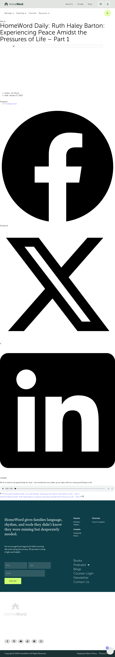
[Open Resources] (49, 13)
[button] (57, 168)
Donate (80, 4)
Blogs (77, 569)
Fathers (76, 525)
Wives (75, 536)
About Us (69, 4)
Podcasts (79, 565)
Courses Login (83, 573)
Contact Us (81, 582)
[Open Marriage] (13, 13)
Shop (90, 4)
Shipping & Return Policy (87, 653)
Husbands (77, 533)
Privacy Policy (105, 653)
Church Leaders (98, 522)
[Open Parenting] (25, 13)
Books (77, 560)
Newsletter (80, 577)
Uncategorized (10, 104)
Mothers (76, 522)
